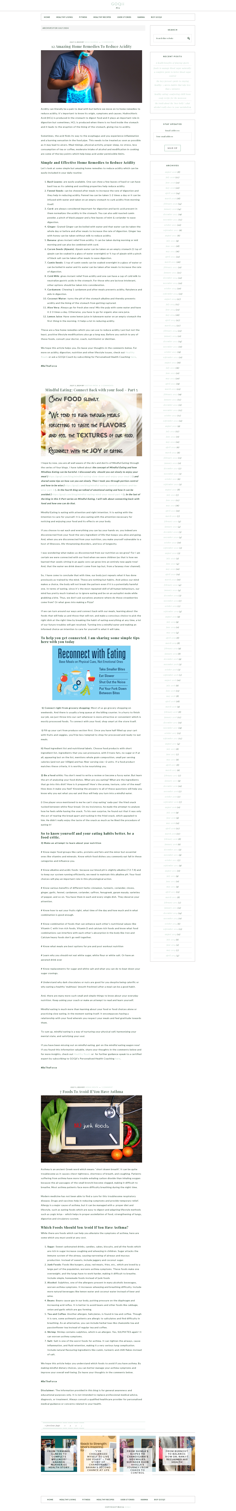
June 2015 (170, 881)
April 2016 (170, 828)
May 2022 (170, 442)
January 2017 (171, 780)
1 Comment (107, 1087)
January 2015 (170, 908)
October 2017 (171, 733)
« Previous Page (52, 1425)
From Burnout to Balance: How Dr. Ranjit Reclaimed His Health (177, 1456)
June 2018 (170, 690)
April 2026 (170, 193)
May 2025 (170, 251)
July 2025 (170, 241)
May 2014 (170, 950)
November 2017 (170, 728)
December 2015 (171, 849)
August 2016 (170, 807)
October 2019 (171, 606)
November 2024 (170, 283)
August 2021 (171, 489)
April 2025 (170, 256)
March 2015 (171, 897)
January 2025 (170, 272)
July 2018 (170, 685)
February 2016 (171, 839)
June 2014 (171, 945)
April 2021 (170, 510)
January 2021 (171, 526)
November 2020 (171, 537)
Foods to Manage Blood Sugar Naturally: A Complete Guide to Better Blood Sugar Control (173, 72)
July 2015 (171, 876)
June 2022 (170, 436)
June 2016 (171, 818)
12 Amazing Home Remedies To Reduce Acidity (91, 46)
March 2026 (170, 198)
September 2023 (170, 357)
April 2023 (171, 383)
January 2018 (170, 717)
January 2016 (171, 844)
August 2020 (171, 553)
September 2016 (171, 802)
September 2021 (171, 484)
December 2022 (171, 405)
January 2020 (170, 590)
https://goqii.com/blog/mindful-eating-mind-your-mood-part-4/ (87, 494)
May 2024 (170, 315)
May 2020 (170, 569)
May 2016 (170, 823)
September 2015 (171, 865)
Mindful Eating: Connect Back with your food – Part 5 (91, 389)
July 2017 (171, 749)
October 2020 (170, 542)
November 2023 (170, 346)
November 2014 (171, 918)
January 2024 (170, 336)
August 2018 (170, 680)
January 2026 (170, 209)
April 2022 (171, 447)
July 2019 (171, 622)
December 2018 (171, 659)
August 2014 (170, 934)
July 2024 (170, 304)
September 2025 (171, 230)
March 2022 (171, 452)
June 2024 (170, 309)
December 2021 (171, 468)
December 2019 (171, 595)
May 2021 (170, 505)
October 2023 (170, 352)
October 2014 (171, 923)
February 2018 (171, 712)
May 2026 (170, 188)
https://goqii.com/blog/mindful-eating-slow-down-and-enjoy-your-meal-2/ (90, 476)
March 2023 (170, 389)
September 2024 (170, 293)
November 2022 (170, 410)
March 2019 (171, 643)
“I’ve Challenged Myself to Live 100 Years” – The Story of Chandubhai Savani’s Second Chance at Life (98, 1460)
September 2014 (170, 929)
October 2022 (170, 415)
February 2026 (170, 203)
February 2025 (170, 267)
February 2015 (171, 902)
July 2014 (171, 939)
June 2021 (170, 500)
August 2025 (171, 235)
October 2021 (171, 479)
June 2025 (170, 246)
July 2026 (170, 177)
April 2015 (170, 892)
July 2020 (171, 558)
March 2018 (171, 706)
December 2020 (171, 532)
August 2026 (171, 172)
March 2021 (171, 516)
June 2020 (171, 563)
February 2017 (171, 775)
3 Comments (108, 42)
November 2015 (171, 855)
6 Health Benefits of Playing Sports (172, 63)
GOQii (118, 3)
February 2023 (170, 394)
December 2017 (171, 722)
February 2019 (171, 648)
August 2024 (170, 299)
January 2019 (171, 653)
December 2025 (170, 214)
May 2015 (170, 886)
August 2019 (171, 616)
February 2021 (171, 521)
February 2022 (170, 458)
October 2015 (171, 860)
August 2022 (171, 426)
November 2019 (171, 600)
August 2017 (171, 743)
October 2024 (170, 288)
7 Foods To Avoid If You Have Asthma (91, 1091)
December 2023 (170, 341)
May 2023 (170, 378)
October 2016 (171, 796)
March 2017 (171, 770)
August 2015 (170, 870)
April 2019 (171, 638)
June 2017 (170, 754)
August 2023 (170, 362)
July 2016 (171, 812)
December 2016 (171, 786)
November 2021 (171, 473)
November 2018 (171, 664)
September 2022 (170, 420)
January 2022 (170, 463)
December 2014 (171, 913)
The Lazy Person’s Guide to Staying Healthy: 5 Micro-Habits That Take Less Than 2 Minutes (173, 85)
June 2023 (170, 373)
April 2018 (170, 701)
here (133, 356)
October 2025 (170, 225)
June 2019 (170, 627)
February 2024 (170, 331)
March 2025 (170, 262)
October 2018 (171, 669)
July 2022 (170, 431)
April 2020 (171, 574)
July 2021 (171, 495)
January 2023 (170, 399)
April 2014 (171, 955)
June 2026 (170, 182)
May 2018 (170, 696)
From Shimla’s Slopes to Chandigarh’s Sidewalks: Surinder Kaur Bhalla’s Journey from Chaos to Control (138, 1462)
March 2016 (170, 833)
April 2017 (171, 765)
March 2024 (170, 325)
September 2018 (170, 675)
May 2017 (170, 759)
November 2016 (171, 791)
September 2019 (171, 611)
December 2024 (170, 278)
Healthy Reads (82, 1054)
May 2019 (170, 632)
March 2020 (170, 579)
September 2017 (170, 738)
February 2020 (171, 585)
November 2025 (170, 219)
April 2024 (170, 320)
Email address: (172, 130)
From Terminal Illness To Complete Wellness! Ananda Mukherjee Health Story (59, 1459)
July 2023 (170, 368)
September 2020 (171, 548)
